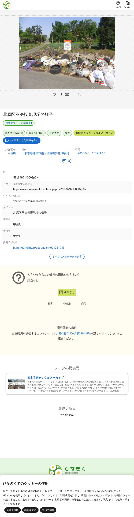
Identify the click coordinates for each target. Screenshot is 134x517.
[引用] (65, 161)
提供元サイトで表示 (17, 122)
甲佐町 (12, 153)
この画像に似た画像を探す (23, 140)
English (127, 7)
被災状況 (54, 132)
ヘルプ (118, 7)
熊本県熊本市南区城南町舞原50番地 (46, 153)
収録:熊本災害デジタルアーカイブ (94, 132)
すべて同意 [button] (48, 510)
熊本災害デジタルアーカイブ (45, 377)
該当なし (69, 292)
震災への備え (36, 132)
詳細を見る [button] (30, 510)
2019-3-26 (98, 153)
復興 (67, 132)
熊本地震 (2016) (14, 132)
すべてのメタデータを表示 (67, 256)
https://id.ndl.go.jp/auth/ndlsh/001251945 (38, 247)
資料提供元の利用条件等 (73, 333)
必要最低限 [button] (12, 510)
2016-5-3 (83, 153)
